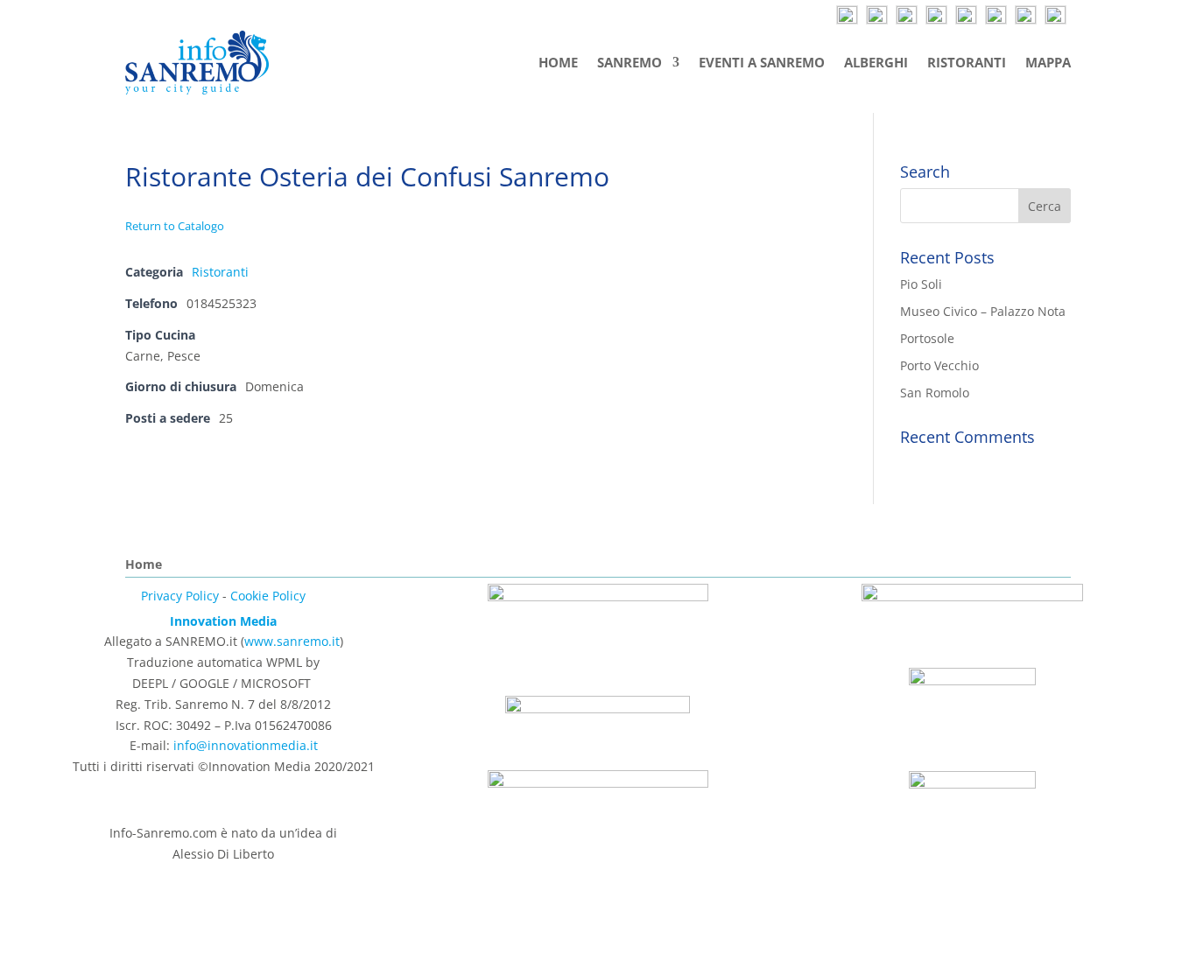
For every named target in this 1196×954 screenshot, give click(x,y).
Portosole (927, 338)
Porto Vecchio (939, 365)
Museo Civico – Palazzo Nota (983, 311)
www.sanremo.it (292, 641)
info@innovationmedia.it (245, 745)
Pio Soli (921, 284)
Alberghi (876, 62)
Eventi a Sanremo (762, 62)
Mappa (1048, 62)
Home (558, 62)
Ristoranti (966, 62)
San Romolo (934, 392)
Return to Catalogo (174, 226)
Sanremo (629, 62)
